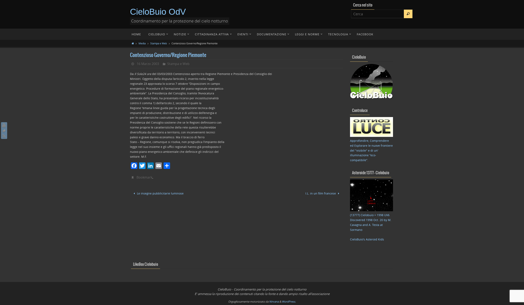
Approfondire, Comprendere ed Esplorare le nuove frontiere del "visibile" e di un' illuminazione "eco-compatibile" (371, 150)
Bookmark (144, 177)
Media (142, 43)
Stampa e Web (158, 43)
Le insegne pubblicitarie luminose (160, 193)
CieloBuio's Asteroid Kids (367, 239)
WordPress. (289, 301)
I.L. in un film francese (321, 193)
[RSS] (4, 136)
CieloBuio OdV (158, 11)
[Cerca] (408, 14)
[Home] (132, 43)
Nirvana (274, 301)
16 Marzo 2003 (148, 63)
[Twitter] (4, 130)
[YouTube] (4, 125)
